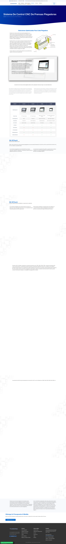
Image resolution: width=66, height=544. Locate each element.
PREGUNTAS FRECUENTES (38, 531)
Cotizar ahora (54, 3)
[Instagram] (14, 536)
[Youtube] (12, 536)
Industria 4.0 (35, 534)
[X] (11, 536)
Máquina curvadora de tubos (26, 537)
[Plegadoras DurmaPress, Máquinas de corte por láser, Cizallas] (13, 4)
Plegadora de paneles (25, 531)
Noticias (35, 537)
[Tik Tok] (15, 536)
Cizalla (23, 534)
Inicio (19, 3)
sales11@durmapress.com (50, 535)
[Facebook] (10, 536)
